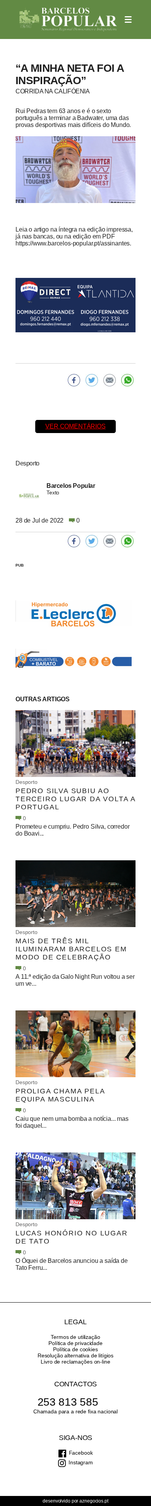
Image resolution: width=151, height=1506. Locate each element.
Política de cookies (75, 1349)
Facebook (81, 1453)
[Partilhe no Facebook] (74, 380)
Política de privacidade (75, 1343)
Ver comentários (75, 426)
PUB (19, 565)
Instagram (81, 1462)
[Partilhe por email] (109, 380)
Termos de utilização (75, 1337)
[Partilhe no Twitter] (92, 380)
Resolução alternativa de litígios (75, 1355)
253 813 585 (68, 1402)
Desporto (26, 782)
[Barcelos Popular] (68, 19)
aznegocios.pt (93, 1501)
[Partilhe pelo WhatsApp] (127, 380)
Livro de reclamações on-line (75, 1362)
